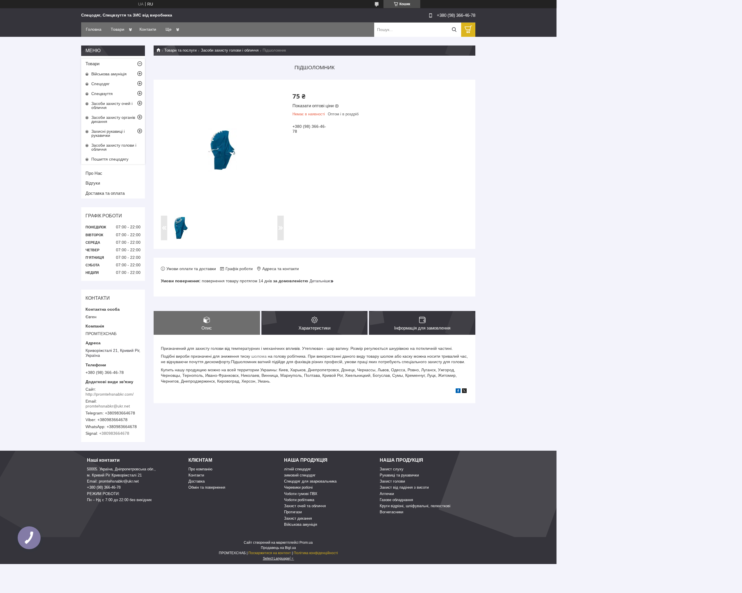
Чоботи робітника (299, 500)
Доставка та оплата (105, 193)
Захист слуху (391, 469)
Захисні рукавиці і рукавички (108, 133)
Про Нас (94, 173)
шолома (259, 356)
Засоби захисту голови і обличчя (230, 50)
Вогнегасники (391, 512)
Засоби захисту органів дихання (113, 119)
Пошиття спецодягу (109, 159)
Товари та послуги (180, 50)
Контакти (147, 29)
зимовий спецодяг (300, 475)
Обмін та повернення (206, 487)
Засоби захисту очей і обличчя (111, 105)
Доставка (196, 481)
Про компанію (200, 469)
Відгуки (93, 183)
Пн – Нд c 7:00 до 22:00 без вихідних (119, 500)
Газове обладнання (396, 500)
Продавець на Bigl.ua (278, 548)
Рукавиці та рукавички (399, 475)
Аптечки (387, 494)
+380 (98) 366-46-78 (104, 487)
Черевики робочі (298, 487)
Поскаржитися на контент (269, 553)
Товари (117, 29)
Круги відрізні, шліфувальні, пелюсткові (415, 506)
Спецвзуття (102, 93)
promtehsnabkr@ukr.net (108, 406)
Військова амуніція (109, 74)
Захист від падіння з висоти (404, 487)
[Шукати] (454, 30)
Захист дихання (298, 518)
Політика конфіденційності (316, 553)
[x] (464, 391)
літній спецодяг (297, 469)
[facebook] (458, 391)
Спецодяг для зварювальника (310, 481)
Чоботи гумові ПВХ (300, 494)
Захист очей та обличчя (305, 506)
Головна (93, 29)
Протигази (293, 512)
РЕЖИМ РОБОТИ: (103, 494)
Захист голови (392, 481)
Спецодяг (100, 83)
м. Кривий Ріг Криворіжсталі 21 (114, 475)
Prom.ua (306, 543)
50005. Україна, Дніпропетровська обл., (121, 469)
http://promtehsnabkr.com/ (110, 394)
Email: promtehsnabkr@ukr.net (113, 481)
